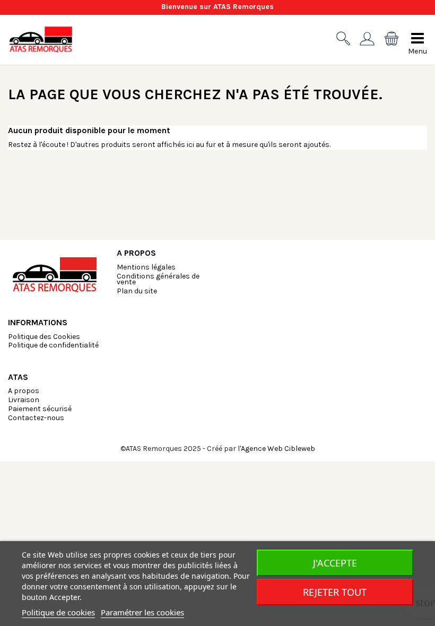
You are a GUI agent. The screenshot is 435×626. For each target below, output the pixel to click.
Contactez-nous (36, 418)
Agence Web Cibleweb (278, 448)
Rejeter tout (335, 592)
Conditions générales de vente (158, 279)
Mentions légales (146, 267)
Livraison (23, 400)
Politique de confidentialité (53, 345)
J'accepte (335, 563)
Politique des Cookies (44, 337)
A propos (23, 391)
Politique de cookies (58, 612)
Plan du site (137, 291)
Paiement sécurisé (40, 409)
